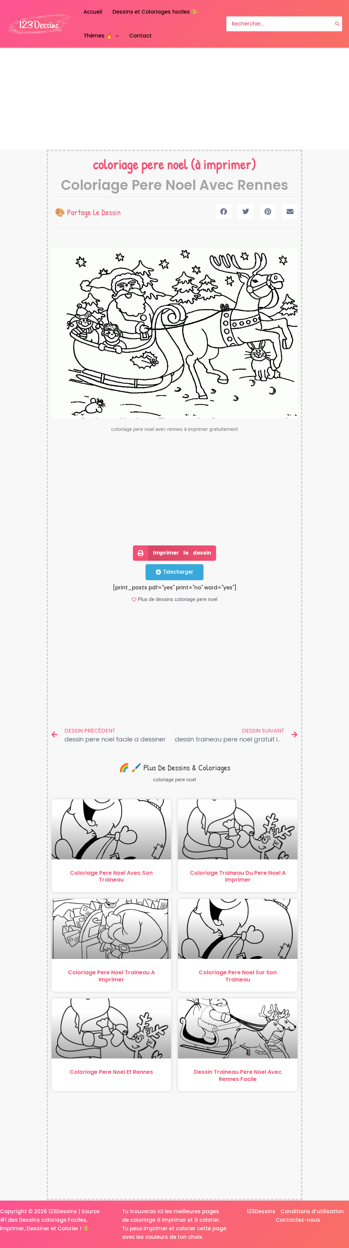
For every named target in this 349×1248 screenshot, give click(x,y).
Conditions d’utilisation (312, 1211)
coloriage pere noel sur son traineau (238, 975)
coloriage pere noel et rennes (111, 1072)
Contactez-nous (298, 1219)
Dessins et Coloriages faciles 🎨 (155, 11)
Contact (140, 35)
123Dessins (261, 1211)
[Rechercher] (337, 24)
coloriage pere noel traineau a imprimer (111, 975)
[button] (223, 211)
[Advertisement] (174, 99)
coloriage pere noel (140, 164)
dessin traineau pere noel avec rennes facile (238, 1075)
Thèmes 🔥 (98, 35)
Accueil (93, 11)
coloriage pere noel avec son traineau (111, 876)
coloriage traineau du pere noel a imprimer (238, 876)
